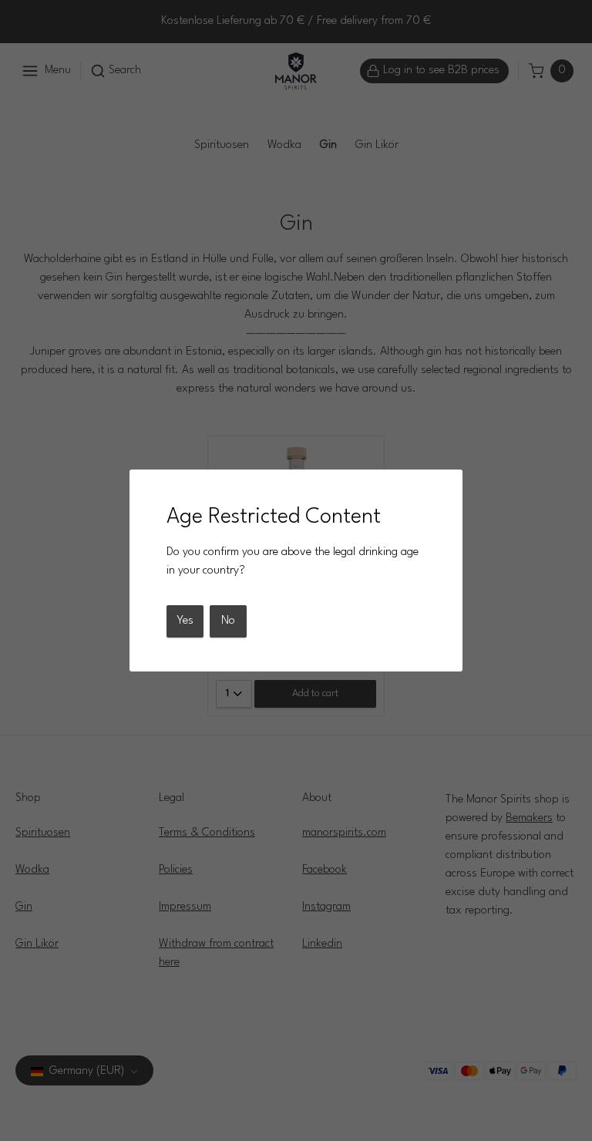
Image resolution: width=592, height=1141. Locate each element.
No (228, 621)
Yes (185, 621)
